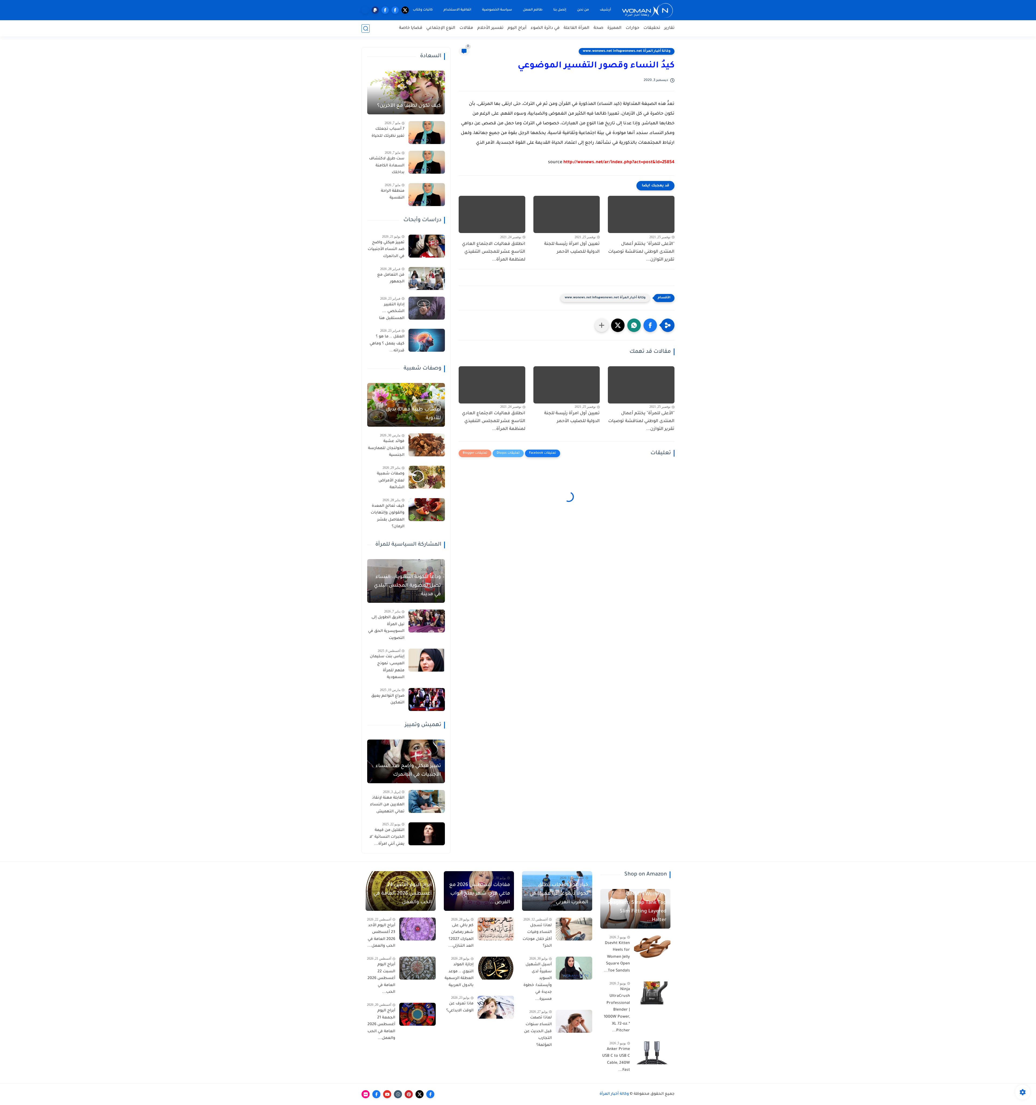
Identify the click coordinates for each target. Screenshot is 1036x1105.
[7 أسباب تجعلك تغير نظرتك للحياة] (426, 132)
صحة (598, 28)
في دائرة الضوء (545, 28)
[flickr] (366, 1094)
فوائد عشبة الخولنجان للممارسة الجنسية (386, 448)
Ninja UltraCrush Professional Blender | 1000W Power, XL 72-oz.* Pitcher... (617, 1010)
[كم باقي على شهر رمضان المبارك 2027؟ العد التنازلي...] (496, 929)
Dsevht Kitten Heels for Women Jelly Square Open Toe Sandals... (617, 957)
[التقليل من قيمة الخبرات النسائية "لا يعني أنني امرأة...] (426, 833)
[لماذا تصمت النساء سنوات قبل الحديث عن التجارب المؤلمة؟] (574, 1021)
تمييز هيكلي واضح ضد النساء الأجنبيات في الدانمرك (386, 250)
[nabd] (365, 10)
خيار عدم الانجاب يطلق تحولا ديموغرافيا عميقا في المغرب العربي (559, 893)
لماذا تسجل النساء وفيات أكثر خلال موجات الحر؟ (537, 936)
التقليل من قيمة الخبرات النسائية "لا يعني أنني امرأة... (386, 837)
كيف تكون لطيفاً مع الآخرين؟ (409, 106)
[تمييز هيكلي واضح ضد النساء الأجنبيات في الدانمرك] (426, 246)
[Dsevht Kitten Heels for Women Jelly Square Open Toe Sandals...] (652, 946)
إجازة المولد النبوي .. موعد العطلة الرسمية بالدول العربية (459, 975)
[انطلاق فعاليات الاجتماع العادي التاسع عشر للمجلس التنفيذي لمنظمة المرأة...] (492, 214)
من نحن (583, 10)
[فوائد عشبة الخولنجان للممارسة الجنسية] (426, 444)
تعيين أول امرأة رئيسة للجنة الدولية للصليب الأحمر (572, 248)
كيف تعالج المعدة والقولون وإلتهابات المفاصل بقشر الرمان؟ (387, 516)
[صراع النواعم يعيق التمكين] (426, 699)
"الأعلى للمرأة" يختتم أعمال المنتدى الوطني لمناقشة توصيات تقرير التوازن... (641, 252)
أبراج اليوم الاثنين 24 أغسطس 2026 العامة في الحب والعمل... (402, 893)
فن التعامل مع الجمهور (390, 278)
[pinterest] (409, 1094)
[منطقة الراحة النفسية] (426, 194)
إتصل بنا (559, 10)
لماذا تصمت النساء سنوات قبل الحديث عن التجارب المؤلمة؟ (538, 1032)
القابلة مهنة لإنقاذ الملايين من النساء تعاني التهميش (387, 805)
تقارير (669, 28)
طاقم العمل (533, 10)
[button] (650, 325)
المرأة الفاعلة (576, 28)
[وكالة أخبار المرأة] (647, 10)
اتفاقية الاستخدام (457, 10)
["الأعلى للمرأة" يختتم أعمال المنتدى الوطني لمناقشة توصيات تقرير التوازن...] (641, 214)
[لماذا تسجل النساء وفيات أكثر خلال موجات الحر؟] (574, 929)
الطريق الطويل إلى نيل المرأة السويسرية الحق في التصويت (386, 628)
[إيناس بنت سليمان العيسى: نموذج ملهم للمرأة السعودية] (426, 660)
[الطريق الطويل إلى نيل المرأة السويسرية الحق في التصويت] (426, 621)
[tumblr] (398, 1094)
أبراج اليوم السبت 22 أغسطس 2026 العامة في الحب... (381, 978)
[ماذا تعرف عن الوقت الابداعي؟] (496, 1007)
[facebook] (395, 10)
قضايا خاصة (410, 28)
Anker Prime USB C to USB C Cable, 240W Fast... (616, 1059)
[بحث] (366, 28)
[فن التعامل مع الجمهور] (426, 278)
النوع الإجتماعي (440, 28)
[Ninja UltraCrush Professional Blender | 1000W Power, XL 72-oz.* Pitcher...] (652, 992)
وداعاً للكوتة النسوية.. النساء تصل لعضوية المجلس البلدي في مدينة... (407, 585)
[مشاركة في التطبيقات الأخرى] (601, 325)
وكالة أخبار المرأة (614, 1094)
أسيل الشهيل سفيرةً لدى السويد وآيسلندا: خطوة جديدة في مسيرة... (537, 982)
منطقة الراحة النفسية (392, 194)
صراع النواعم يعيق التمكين (387, 699)
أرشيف (605, 10)
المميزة (614, 28)
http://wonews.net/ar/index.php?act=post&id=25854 (618, 162)
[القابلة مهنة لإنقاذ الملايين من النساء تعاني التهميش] (426, 801)
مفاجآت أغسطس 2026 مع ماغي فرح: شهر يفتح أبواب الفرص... (479, 893)
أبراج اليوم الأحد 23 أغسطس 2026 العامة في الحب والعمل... (381, 936)
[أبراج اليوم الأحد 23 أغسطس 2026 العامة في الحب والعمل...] (417, 929)
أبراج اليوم (517, 28)
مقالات (466, 28)
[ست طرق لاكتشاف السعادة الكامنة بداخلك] (426, 162)
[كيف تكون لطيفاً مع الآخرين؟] (406, 92)
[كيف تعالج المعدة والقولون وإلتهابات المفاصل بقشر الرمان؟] (426, 509)
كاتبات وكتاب (423, 10)
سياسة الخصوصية (497, 10)
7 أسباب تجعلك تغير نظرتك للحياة (388, 132)
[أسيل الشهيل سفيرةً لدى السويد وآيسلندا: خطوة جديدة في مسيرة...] (574, 968)
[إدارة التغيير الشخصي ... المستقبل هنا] (426, 308)
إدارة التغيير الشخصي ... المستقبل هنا (391, 312)
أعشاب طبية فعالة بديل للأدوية (413, 414)
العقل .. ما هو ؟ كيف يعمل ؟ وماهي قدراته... (387, 344)
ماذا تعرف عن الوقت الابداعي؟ (459, 1007)
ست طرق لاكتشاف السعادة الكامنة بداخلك (386, 166)
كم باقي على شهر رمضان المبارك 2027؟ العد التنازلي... (460, 936)
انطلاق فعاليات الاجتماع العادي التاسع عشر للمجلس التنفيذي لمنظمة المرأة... (493, 252)
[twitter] (405, 10)
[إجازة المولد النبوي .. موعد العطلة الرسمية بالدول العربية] (496, 968)
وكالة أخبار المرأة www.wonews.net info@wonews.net (626, 51)
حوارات (632, 28)
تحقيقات (651, 28)
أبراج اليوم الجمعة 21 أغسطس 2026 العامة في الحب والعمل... (381, 1025)
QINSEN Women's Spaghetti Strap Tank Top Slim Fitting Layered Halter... (636, 907)
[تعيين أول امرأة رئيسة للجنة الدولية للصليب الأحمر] (566, 214)
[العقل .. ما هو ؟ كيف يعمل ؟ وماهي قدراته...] (426, 340)
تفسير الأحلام (490, 28)
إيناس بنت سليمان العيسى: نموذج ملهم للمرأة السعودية (387, 667)
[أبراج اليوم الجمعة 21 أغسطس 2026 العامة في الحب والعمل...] (417, 1014)
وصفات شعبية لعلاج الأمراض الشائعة (390, 481)
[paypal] (375, 10)
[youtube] (387, 1094)
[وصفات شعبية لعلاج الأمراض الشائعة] (426, 477)
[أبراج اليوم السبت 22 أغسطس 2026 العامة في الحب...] (417, 968)
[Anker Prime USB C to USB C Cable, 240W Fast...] (652, 1052)
